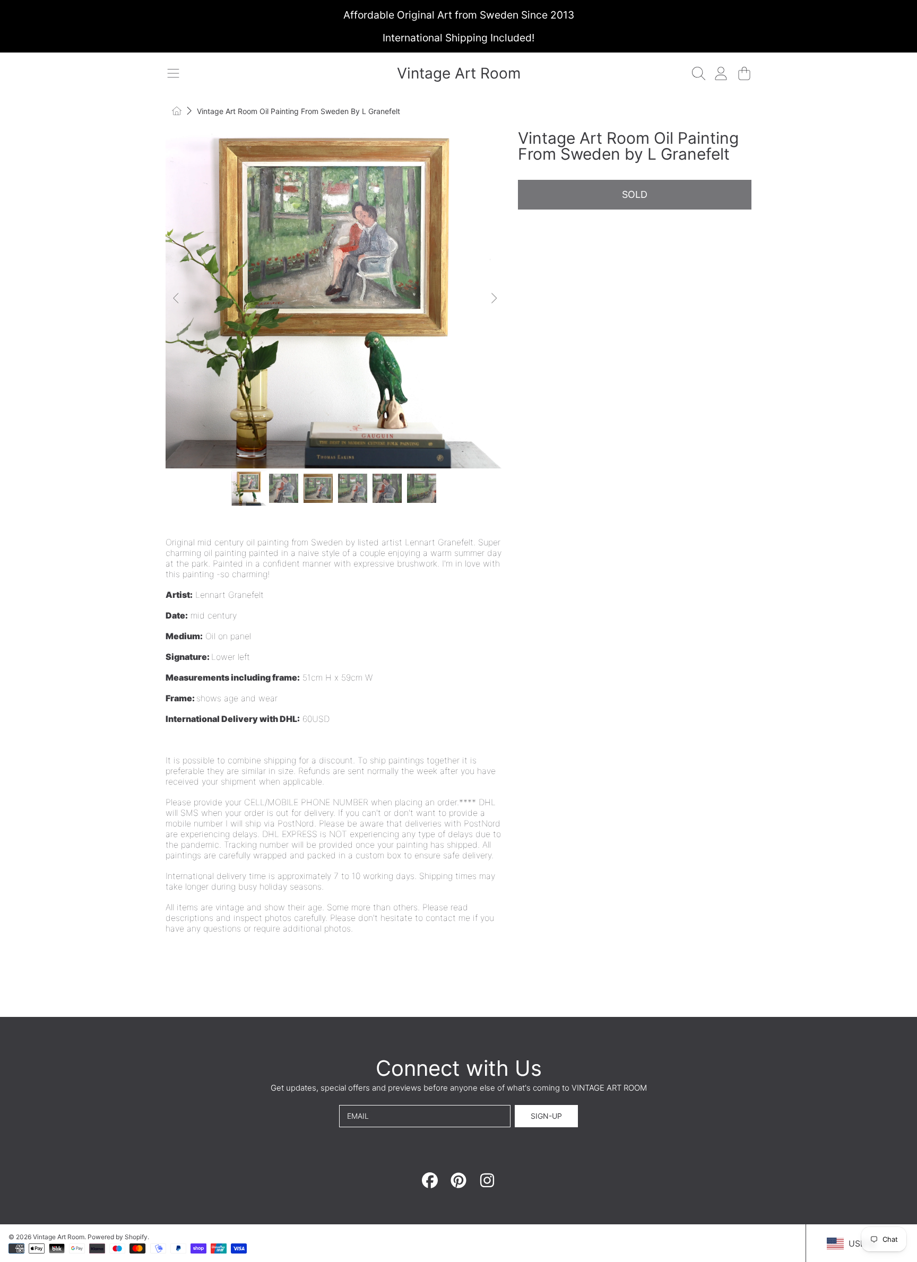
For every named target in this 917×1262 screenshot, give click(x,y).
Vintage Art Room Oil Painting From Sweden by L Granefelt (298, 111)
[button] (173, 73)
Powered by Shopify (118, 1237)
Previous (177, 299)
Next (493, 299)
